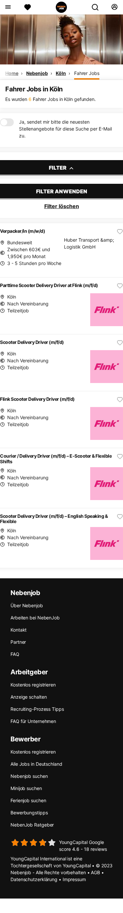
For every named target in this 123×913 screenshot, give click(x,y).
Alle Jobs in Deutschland (36, 764)
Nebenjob (37, 73)
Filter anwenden (61, 191)
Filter (58, 167)
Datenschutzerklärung (33, 879)
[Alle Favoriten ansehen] (27, 7)
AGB (95, 872)
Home (11, 73)
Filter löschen (61, 206)
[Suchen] (98, 7)
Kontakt (18, 630)
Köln (61, 73)
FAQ (14, 654)
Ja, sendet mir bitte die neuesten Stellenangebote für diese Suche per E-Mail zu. (65, 128)
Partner (18, 642)
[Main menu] (7, 7)
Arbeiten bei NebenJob (35, 617)
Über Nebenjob (26, 605)
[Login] (114, 7)
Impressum (74, 879)
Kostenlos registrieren (33, 684)
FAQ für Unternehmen (33, 721)
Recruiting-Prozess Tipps (37, 709)
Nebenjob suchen (29, 776)
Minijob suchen (26, 788)
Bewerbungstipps (29, 812)
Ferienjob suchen (28, 800)
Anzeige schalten (28, 697)
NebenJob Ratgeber (32, 825)
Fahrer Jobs (86, 73)
